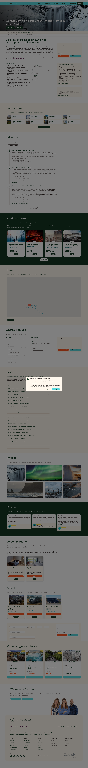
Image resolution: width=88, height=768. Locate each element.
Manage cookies (48, 389)
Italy (52, 732)
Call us (39, 743)
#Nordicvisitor (14, 727)
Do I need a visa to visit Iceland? (15, 400)
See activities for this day (23, 163)
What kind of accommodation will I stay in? (17, 391)
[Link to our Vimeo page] (24, 726)
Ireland (48, 732)
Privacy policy (27, 743)
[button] (28, 305)
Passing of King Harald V (12, 0)
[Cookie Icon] (28, 383)
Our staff (12, 742)
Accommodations (12, 630)
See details (67, 747)
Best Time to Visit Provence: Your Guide (67, 727)
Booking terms (27, 740)
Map (24, 34)
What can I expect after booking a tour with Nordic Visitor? (20, 429)
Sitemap (25, 747)
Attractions (8, 34)
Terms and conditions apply (63, 95)
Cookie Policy (34, 383)
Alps (11, 732)
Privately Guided (14, 32)
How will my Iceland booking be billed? (16, 447)
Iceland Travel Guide (24, 381)
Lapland (12, 734)
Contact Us (80, 3)
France (35, 732)
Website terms (13, 749)
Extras (34, 348)
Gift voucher (40, 742)
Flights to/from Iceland (38, 339)
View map (16, 677)
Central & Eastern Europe (18, 732)
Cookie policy (27, 745)
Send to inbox (78, 41)
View (16, 254)
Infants (45, 625)
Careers (39, 747)
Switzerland (40, 734)
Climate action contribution (13, 354)
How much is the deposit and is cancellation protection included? (21, 426)
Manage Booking (73, 3)
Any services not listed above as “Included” (42, 343)
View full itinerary (33, 208)
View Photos (11, 27)
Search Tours (40, 3)
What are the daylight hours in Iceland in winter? (18, 409)
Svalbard (31, 734)
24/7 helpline (10, 360)
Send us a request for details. (18, 58)
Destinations (56, 3)
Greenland (40, 732)
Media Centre (40, 749)
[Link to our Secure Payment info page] (67, 754)
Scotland (26, 734)
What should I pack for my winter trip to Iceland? (18, 417)
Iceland (9, 32)
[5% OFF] (16, 650)
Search (75, 0)
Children (38, 625)
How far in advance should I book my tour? (17, 423)
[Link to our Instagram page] (22, 726)
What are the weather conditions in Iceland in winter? (19, 414)
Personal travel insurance (38, 341)
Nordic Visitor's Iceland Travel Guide (15, 358)
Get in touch (35, 755)
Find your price (63, 55)
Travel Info (63, 3)
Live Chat (27, 699)
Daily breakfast (11, 346)
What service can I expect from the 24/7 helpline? (18, 397)
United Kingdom (47, 734)
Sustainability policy (14, 747)
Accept (56, 389)
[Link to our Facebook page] (20, 726)
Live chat (39, 745)
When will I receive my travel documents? (17, 438)
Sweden (35, 734)
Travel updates (27, 742)
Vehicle (10, 635)
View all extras (44, 259)
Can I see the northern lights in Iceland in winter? (18, 412)
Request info (76, 55)
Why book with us (14, 743)
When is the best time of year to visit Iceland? (17, 406)
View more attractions (44, 127)
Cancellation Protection (38, 350)
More (43, 34)
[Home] (13, 3)
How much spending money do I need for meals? (18, 420)
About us (12, 740)
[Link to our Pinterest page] (26, 726)
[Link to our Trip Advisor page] (74, 755)
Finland (31, 732)
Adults (31, 625)
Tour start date (12, 625)
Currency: (79, 0)
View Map (20, 27)
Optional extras (19, 34)
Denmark (27, 732)
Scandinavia (21, 734)
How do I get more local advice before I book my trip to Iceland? (21, 435)
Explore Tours (47, 3)
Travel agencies (27, 749)
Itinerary (13, 34)
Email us (39, 740)
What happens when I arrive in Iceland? (16, 441)
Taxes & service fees (12, 362)
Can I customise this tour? (13, 394)
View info (16, 616)
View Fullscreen (11, 320)
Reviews (39, 34)
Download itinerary (14, 145)
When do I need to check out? (14, 444)
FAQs (35, 34)
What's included (29, 34)
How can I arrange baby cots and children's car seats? (19, 403)
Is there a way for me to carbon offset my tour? (18, 432)
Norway (16, 734)
